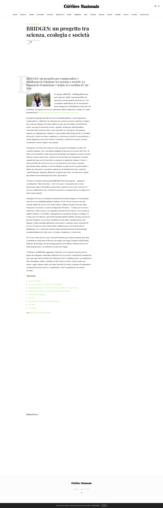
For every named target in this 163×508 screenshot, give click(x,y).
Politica (50, 14)
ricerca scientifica (45, 312)
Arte (85, 14)
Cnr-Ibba (31, 305)
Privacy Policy (85, 489)
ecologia (35, 312)
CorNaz (38, 40)
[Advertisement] (58, 61)
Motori (101, 14)
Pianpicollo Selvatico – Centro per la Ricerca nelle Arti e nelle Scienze (53, 288)
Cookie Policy (95, 505)
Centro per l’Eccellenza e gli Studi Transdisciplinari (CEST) (49, 291)
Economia (40, 14)
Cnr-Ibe (31, 298)
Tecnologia (144, 14)
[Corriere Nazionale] (81, 6)
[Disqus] (62, 340)
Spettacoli (60, 14)
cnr (31, 312)
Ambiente (77, 14)
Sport (69, 14)
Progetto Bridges (34, 281)
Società (134, 14)
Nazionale (30, 24)
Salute (109, 14)
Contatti (76, 489)
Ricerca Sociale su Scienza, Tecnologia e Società (57, 112)
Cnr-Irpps (32, 308)
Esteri (31, 14)
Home (15, 14)
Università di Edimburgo (37, 294)
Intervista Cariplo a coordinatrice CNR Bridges (45, 284)
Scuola (126, 14)
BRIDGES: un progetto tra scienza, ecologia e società (57, 31)
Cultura (93, 14)
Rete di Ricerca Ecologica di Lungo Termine (44, 301)
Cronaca (23, 14)
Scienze (118, 14)
